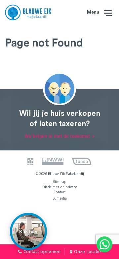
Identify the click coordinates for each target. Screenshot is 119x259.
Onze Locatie (87, 251)
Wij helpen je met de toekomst (57, 136)
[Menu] (108, 13)
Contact (60, 192)
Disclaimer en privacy (60, 187)
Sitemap (59, 182)
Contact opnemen (41, 251)
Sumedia (60, 198)
